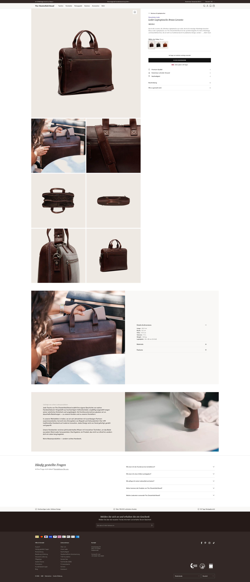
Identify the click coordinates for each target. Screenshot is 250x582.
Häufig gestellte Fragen (42, 549)
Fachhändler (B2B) (66, 561)
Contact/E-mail (95, 554)
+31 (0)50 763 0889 (97, 556)
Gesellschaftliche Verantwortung (70, 554)
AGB (42, 576)
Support (37, 547)
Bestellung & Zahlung (41, 554)
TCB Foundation (65, 557)
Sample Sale (64, 559)
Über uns (63, 547)
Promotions (38, 564)
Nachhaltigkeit (65, 552)
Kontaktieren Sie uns (61, 469)
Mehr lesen (207, 32)
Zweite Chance (39, 561)
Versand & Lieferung (41, 557)
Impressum (64, 569)
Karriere (63, 566)
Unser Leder (64, 549)
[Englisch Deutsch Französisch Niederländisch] (208, 576)
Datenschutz (48, 576)
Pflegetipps (38, 559)
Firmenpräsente (65, 564)
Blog (36, 569)
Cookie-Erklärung (57, 576)
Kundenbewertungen (41, 566)
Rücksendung (39, 552)
